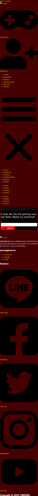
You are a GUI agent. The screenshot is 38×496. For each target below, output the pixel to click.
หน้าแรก (6, 75)
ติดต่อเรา (6, 87)
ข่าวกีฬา (6, 259)
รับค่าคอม (6, 80)
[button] (19, 128)
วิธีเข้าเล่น (6, 84)
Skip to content (5, 1)
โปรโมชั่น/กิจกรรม (9, 82)
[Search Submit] (3, 228)
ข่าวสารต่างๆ (8, 255)
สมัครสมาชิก (7, 77)
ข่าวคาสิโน (7, 257)
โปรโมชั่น (6, 188)
